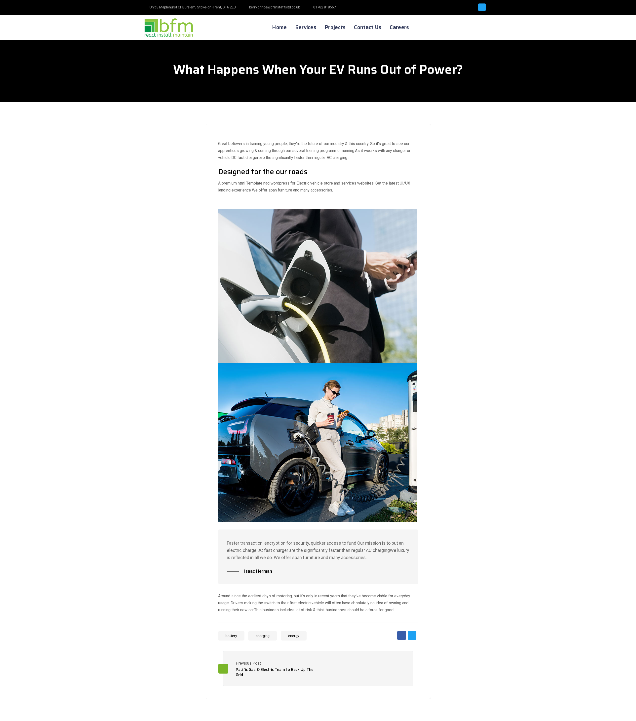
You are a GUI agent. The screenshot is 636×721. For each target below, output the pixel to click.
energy (293, 636)
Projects (335, 27)
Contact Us (367, 27)
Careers (399, 27)
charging (263, 636)
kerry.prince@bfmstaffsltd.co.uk (274, 7)
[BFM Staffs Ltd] (173, 27)
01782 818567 (324, 7)
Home (279, 27)
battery (231, 636)
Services (305, 27)
